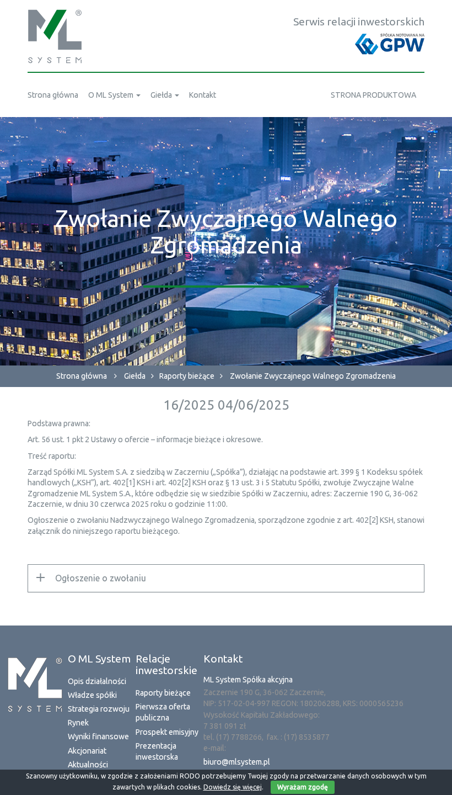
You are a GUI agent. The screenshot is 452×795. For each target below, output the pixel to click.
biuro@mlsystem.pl (236, 761)
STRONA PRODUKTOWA (373, 95)
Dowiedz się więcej (232, 787)
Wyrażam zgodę (302, 787)
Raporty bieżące (186, 376)
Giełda (135, 376)
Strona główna (81, 376)
